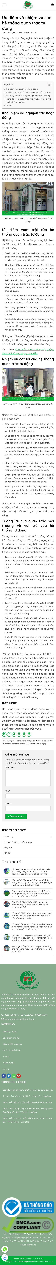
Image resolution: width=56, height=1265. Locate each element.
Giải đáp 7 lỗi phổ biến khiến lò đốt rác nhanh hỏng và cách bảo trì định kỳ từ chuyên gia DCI (30, 904)
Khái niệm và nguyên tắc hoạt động (21, 89)
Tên (7, 791)
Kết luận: (9, 105)
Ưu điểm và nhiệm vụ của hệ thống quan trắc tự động (24, 744)
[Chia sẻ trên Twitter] (14, 734)
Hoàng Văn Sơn (30, 33)
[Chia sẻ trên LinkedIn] (29, 734)
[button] (4, 5)
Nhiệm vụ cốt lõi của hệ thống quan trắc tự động (27, 95)
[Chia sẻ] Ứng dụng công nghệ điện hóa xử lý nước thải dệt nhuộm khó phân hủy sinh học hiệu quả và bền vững (32, 926)
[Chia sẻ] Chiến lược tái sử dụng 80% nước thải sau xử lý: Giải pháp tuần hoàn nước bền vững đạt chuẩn (32, 915)
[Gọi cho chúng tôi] (13, 1075)
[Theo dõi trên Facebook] (3, 1075)
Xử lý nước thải (33, 741)
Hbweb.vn (48, 1261)
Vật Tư (7, 852)
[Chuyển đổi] (50, 837)
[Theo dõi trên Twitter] (9, 1075)
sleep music (23, 1189)
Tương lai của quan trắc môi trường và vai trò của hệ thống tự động (28, 100)
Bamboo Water (38, 1189)
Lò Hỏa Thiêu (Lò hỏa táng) (18, 842)
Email (8, 803)
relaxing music (8, 1189)
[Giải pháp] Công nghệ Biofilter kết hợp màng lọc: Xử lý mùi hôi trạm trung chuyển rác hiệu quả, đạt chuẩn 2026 (32, 882)
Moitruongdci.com (26, 1261)
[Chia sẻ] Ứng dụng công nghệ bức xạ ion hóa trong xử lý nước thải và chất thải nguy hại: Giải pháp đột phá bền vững (31, 871)
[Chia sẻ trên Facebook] (9, 734)
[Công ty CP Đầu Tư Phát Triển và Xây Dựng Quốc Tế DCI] (28, 5)
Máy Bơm (8, 847)
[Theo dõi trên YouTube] (18, 1075)
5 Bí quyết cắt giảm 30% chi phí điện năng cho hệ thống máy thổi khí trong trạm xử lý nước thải (32, 949)
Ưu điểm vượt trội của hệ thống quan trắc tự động (28, 92)
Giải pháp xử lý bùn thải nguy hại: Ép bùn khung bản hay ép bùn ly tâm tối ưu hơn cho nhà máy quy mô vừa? (31, 893)
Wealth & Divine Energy (35, 1192)
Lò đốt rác (9, 837)
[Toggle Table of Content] (48, 85)
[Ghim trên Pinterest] (24, 734)
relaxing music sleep (12, 1192)
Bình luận (10, 767)
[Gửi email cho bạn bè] (19, 734)
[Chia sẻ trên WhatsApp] (4, 734)
